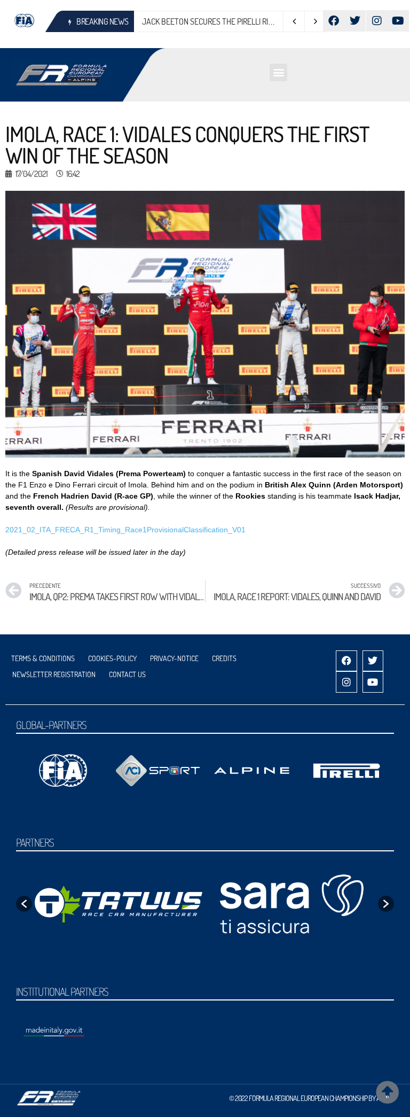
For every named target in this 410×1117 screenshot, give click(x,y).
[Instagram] (377, 21)
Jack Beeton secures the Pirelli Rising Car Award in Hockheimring (263, 21)
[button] (278, 72)
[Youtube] (398, 21)
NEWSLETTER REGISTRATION (54, 674)
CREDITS (224, 658)
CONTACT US (127, 674)
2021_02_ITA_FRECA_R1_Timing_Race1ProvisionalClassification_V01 (125, 529)
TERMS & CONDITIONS (43, 658)
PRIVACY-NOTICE (174, 658)
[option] (118, 904)
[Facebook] (333, 21)
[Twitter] (355, 21)
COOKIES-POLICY (112, 658)
